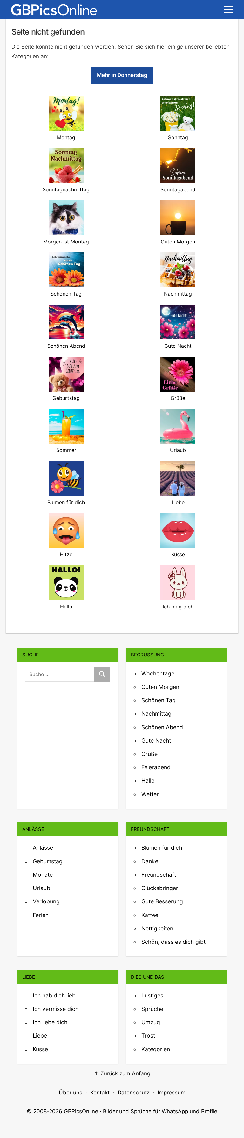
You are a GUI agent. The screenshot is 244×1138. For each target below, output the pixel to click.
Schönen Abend (162, 727)
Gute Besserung (162, 901)
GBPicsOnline (81, 1111)
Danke (149, 861)
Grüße (149, 754)
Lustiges (152, 995)
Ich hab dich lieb (54, 995)
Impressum (172, 1092)
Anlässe (43, 847)
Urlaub (41, 888)
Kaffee (149, 915)
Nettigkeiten (157, 928)
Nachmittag (156, 713)
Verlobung (46, 901)
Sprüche (152, 1008)
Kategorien (155, 1049)
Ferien (41, 915)
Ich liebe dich (50, 1022)
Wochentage (157, 673)
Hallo (148, 780)
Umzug (150, 1022)
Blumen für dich (161, 847)
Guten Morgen (160, 686)
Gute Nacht (156, 740)
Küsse (40, 1049)
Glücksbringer (159, 888)
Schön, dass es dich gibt (173, 941)
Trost (148, 1035)
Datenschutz (134, 1092)
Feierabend (156, 767)
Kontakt (100, 1092)
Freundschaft (158, 874)
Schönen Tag (158, 700)
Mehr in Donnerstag (122, 75)
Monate (43, 874)
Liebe (40, 1035)
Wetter (150, 794)
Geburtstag (48, 861)
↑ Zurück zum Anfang (122, 1073)
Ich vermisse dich (55, 1008)
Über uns (70, 1092)
